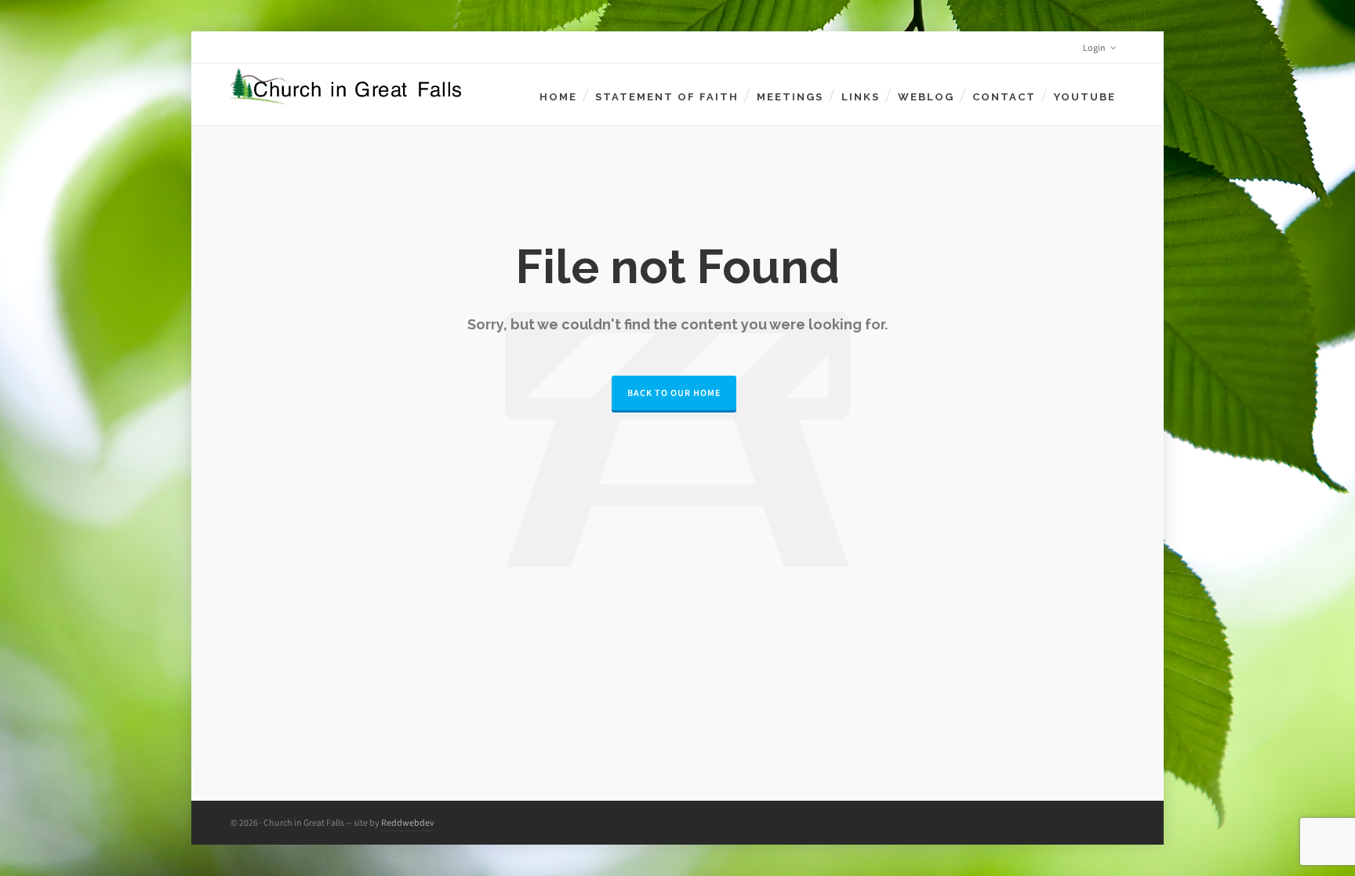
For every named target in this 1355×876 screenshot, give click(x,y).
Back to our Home (674, 393)
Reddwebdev (407, 822)
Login (1094, 48)
